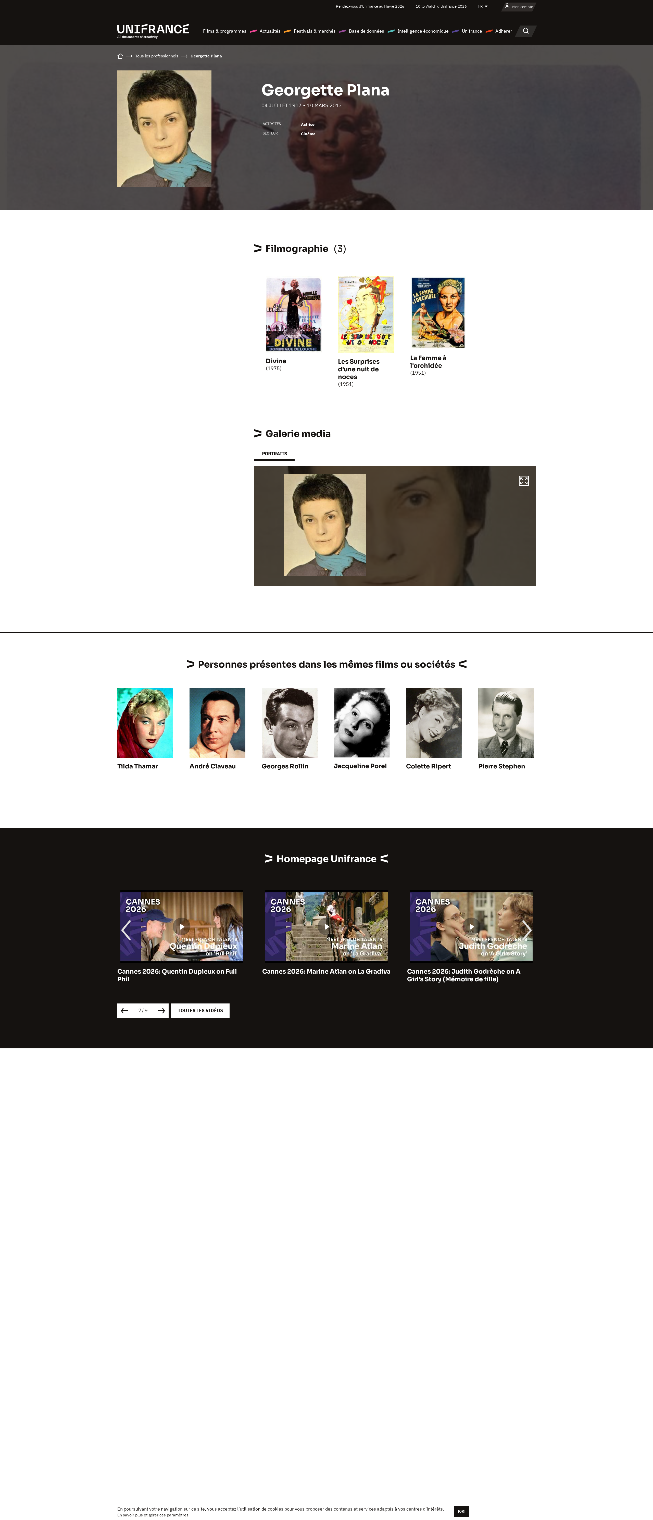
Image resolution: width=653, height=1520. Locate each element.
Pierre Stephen (501, 766)
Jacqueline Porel (360, 766)
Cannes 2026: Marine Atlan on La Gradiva (181, 971)
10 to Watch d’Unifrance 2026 (441, 6)
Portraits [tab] (274, 454)
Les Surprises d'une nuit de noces (359, 369)
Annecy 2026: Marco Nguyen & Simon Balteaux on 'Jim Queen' (466, 975)
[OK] (462, 1511)
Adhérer (503, 31)
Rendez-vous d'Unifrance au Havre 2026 (370, 6)
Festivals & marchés (315, 31)
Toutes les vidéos (200, 1010)
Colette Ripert (428, 766)
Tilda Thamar (137, 766)
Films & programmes (224, 31)
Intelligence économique (423, 31)
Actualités (270, 31)
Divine (276, 361)
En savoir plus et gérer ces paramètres (153, 1514)
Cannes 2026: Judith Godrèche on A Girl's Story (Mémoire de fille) (319, 975)
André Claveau (213, 766)
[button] (524, 481)
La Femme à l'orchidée (428, 362)
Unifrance (472, 31)
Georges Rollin (285, 766)
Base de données (366, 31)
